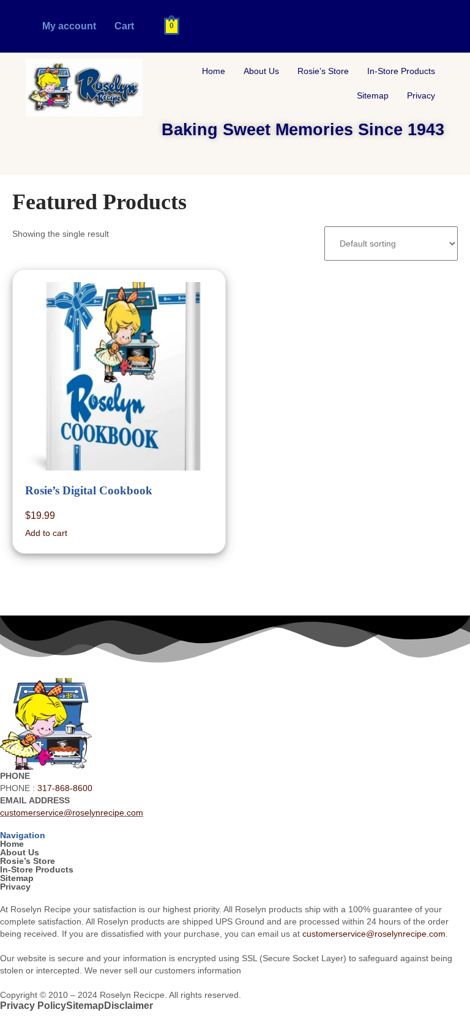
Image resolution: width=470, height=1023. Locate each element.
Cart (124, 26)
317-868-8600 (64, 788)
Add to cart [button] (46, 533)
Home (213, 71)
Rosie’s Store (323, 71)
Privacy (421, 95)
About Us (261, 71)
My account (69, 26)
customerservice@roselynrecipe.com (71, 812)
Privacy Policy (33, 1006)
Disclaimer (128, 1006)
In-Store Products (401, 71)
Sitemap (373, 95)
